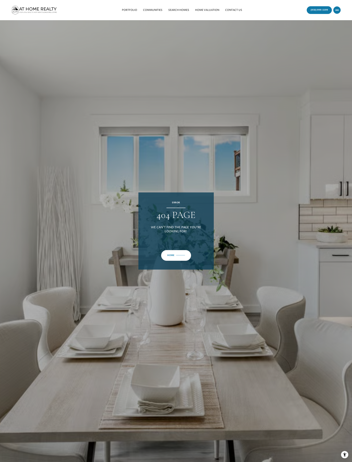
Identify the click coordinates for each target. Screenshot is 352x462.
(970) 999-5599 (319, 9)
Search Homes (178, 10)
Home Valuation (207, 10)
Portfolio (129, 10)
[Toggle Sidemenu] (337, 10)
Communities (152, 10)
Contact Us (233, 10)
